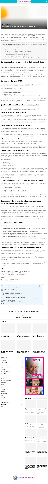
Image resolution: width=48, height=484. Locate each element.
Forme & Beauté (4, 373)
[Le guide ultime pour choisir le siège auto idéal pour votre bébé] (42, 419)
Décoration (3, 369)
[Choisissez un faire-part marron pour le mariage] (30, 419)
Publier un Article (25, 482)
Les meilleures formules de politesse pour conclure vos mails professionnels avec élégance (30, 467)
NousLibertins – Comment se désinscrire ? (30, 452)
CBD (1, 364)
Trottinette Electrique (5, 402)
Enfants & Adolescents (5, 371)
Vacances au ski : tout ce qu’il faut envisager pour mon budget (24, 311)
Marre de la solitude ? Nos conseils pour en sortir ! (30, 438)
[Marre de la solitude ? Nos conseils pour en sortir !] (30, 433)
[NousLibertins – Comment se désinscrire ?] (30, 446)
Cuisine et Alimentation (5, 367)
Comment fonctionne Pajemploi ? (8, 280)
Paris (2, 388)
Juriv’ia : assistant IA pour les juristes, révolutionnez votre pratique (39, 353)
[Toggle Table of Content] (39, 286)
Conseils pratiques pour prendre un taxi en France (42, 452)
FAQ (3, 303)
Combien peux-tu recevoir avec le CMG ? (10, 296)
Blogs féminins (4, 362)
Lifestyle (2, 378)
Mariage (2, 384)
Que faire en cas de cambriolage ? (24, 317)
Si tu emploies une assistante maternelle (11, 292)
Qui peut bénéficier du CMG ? (8, 289)
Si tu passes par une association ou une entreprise (13, 293)
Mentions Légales (17, 482)
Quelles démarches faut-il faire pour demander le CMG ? (14, 297)
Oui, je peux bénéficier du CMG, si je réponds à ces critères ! (13, 272)
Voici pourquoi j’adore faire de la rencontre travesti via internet (42, 438)
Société (2, 399)
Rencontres (3, 391)
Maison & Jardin (4, 382)
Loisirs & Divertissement (6, 380)
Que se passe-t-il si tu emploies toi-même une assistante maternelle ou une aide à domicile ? (21, 298)
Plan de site (32, 482)
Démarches (3, 277)
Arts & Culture (4, 360)
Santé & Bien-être (4, 393)
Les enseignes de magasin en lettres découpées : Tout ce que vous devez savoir (42, 409)
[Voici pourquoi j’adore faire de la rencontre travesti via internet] (42, 433)
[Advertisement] (12, 418)
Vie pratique (3, 404)
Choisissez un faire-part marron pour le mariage (29, 424)
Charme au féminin (5, 365)
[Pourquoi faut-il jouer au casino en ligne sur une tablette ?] (30, 404)
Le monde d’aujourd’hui (5, 24)
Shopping (3, 397)
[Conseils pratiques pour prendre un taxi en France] (42, 446)
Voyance (2, 406)
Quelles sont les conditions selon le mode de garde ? (13, 290)
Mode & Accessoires (5, 386)
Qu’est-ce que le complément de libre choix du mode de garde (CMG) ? (16, 271)
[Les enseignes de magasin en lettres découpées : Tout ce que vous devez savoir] (42, 404)
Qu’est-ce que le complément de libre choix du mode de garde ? (15, 287)
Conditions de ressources (6, 276)
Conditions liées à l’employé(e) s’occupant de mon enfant (13, 274)
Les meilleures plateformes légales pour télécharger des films (42, 466)
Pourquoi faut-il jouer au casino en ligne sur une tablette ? (30, 409)
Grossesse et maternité (5, 375)
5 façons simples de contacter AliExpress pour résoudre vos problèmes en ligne (23, 336)
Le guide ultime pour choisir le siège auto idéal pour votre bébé (42, 424)
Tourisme (3, 400)
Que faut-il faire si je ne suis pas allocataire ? (10, 279)
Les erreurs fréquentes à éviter (8, 300)
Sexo (2, 395)
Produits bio (3, 389)
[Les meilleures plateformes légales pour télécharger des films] (42, 460)
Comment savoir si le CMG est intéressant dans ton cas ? (14, 301)
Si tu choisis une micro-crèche (9, 294)
